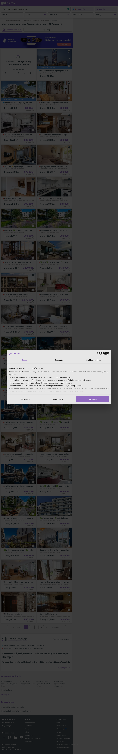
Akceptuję (93, 399)
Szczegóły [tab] (59, 360)
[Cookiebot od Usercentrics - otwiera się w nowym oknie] (99, 353)
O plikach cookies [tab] (93, 360)
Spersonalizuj (57, 399)
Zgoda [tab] (24, 360)
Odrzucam (25, 399)
